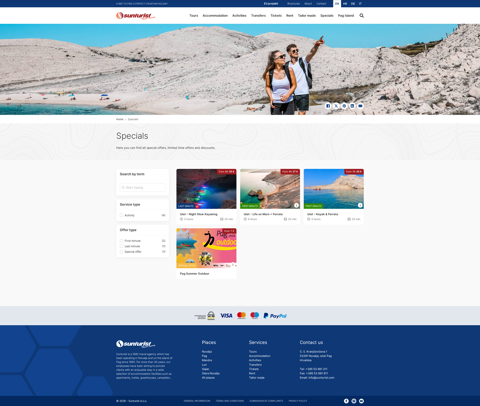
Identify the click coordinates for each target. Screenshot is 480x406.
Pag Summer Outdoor (194, 273)
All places (208, 377)
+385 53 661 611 (317, 373)
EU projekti (271, 3)
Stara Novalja (210, 373)
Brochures (293, 3)
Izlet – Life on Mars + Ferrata (263, 214)
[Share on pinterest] (344, 106)
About (308, 3)
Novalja (207, 351)
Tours (193, 15)
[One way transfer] (221, 219)
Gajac (205, 369)
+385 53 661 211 (316, 369)
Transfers (258, 15)
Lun (204, 364)
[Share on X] (336, 106)
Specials (326, 15)
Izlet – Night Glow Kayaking (198, 214)
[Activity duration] (181, 219)
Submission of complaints (266, 400)
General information (197, 400)
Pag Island (346, 15)
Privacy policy (298, 400)
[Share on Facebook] (328, 106)
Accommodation (215, 15)
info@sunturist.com (321, 377)
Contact (321, 3)
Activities (239, 15)
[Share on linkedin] (352, 106)
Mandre (207, 360)
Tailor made (307, 15)
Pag (204, 356)
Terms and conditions (230, 400)
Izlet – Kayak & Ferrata (322, 214)
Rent (289, 15)
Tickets (276, 15)
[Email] (360, 106)
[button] (142, 215)
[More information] (296, 205)
